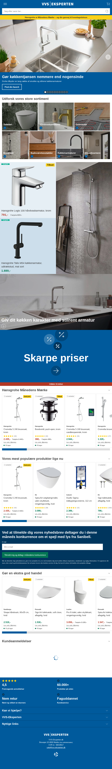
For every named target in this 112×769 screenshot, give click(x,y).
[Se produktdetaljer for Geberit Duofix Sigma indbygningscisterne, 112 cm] (80, 477)
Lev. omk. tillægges (10, 442)
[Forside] (57, 4)
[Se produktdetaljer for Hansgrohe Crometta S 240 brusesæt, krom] (17, 409)
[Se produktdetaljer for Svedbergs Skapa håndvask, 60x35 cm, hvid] (17, 592)
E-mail (4, 542)
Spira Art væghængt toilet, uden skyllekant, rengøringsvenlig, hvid (46, 501)
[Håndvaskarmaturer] (56, 130)
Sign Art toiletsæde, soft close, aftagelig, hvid (48, 613)
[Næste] (108, 57)
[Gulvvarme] (92, 130)
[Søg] (107, 11)
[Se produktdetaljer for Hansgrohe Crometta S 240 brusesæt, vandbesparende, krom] (80, 409)
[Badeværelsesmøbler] (42, 158)
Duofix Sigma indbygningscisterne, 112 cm (79, 499)
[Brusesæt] (15, 158)
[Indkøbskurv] (108, 4)
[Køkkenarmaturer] (69, 158)
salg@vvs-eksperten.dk (56, 747)
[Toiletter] (20, 130)
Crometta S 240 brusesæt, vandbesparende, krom (78, 430)
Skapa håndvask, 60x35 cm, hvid (16, 613)
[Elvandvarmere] (96, 158)
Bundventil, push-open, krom (48, 429)
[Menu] (5, 4)
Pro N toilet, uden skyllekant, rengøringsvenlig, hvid (79, 613)
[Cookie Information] (56, 754)
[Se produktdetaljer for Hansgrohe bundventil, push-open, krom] (49, 409)
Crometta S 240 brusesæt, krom (15, 430)
